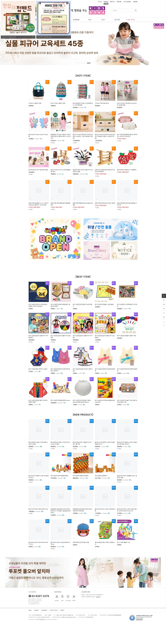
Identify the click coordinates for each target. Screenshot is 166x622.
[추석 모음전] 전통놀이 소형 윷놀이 (104, 304)
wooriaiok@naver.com (70, 617)
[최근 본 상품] (164, 312)
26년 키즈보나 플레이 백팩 (58, 103)
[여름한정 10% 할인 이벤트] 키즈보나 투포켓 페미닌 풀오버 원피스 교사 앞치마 (61, 136)
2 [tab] (84, 585)
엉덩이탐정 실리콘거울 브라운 (81, 542)
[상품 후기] (164, 304)
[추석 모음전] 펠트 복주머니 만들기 (38, 369)
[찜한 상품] (164, 308)
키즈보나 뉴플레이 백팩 (35, 103)
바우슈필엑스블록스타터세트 (81, 476)
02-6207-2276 (40, 596)
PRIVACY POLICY (54, 610)
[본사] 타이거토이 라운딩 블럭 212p (38, 509)
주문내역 (119, 2)
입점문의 (62, 610)
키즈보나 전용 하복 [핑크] (102, 103)
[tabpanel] (83, 43)
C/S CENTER (32, 592)
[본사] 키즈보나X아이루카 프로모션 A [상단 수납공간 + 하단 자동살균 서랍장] (83, 136)
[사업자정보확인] (117, 615)
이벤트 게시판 (131, 20)
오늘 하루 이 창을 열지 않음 (9, 37)
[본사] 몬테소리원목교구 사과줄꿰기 (127, 170)
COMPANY (36, 610)
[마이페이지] (164, 317)
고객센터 (135, 2)
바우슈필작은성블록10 (101, 476)
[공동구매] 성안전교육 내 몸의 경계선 (105, 203)
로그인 (100, 2)
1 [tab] (81, 585)
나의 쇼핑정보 (127, 2)
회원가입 (106, 2)
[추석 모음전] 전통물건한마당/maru (60, 400)
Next (155, 43)
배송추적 (98, 597)
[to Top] (164, 322)
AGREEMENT (44, 610)
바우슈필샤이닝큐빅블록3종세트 (59, 476)
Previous (11, 43)
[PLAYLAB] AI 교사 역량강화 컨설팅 (38, 170)
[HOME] (164, 300)
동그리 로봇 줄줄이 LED (123, 542)
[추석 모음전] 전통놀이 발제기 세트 (126, 336)
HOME (30, 610)
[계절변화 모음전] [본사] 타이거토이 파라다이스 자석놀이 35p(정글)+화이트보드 (61, 510)
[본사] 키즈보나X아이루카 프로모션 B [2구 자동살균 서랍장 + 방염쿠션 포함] (105, 136)
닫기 (33, 37)
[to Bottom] (164, 325)
